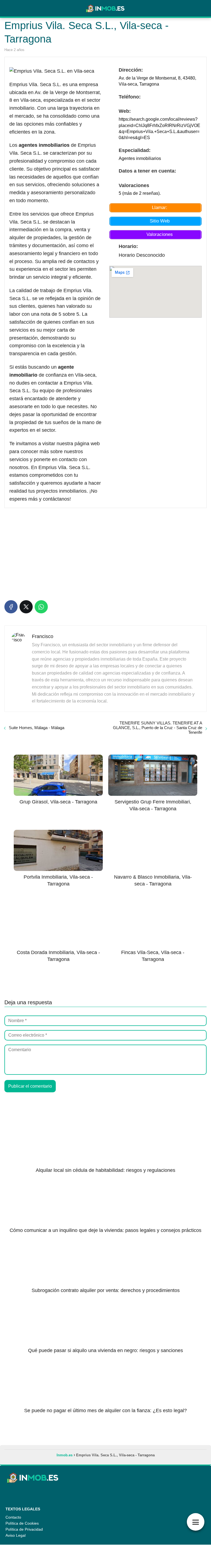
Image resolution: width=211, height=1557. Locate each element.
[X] (26, 606)
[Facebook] (11, 606)
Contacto (13, 1517)
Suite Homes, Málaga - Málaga (36, 727)
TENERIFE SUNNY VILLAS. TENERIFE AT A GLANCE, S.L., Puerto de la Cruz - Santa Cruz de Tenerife (157, 728)
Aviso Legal (15, 1535)
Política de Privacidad (24, 1529)
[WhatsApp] (41, 606)
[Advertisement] (105, 553)
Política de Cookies (22, 1523)
